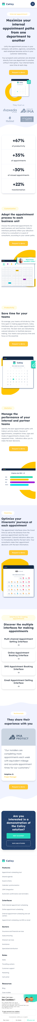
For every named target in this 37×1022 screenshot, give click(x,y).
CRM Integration (7, 889)
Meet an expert (18, 836)
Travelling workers (8, 964)
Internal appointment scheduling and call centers (16, 915)
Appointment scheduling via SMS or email (16, 920)
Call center (5, 977)
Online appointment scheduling (12, 909)
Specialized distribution (10, 948)
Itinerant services (8, 940)
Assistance (5, 944)
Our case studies (18, 843)
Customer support (8, 968)
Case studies (6, 992)
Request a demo (18, 72)
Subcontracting (7, 936)
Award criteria (7, 881)
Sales (4, 960)
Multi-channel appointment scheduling (15, 905)
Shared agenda (7, 876)
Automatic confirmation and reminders (15, 894)
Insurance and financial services (13, 931)
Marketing (5, 973)
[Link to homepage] (8, 4)
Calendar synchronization (10, 885)
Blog (3, 988)
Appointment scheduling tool (12, 872)
